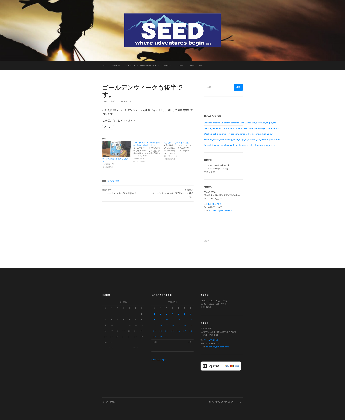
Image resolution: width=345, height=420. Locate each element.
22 (154, 331)
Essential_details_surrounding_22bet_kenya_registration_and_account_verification (223, 139)
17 (166, 325)
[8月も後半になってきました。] (179, 150)
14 (190, 319)
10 (166, 319)
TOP (104, 65)
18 (172, 325)
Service (129, 65)
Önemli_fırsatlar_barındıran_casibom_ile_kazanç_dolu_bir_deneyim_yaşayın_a (223, 145)
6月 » (190, 342)
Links (180, 65)
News (114, 65)
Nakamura (125, 101)
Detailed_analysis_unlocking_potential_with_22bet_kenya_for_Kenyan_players (223, 122)
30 (160, 336)
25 (172, 331)
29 (154, 336)
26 (178, 331)
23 (160, 331)
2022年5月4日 (109, 101)
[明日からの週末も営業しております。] (116, 149)
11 (172, 319)
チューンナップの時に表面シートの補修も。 (173, 193)
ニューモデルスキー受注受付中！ (119, 192)
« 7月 (111, 347)
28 (190, 331)
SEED (112, 402)
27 (184, 331)
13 (184, 319)
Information (147, 65)
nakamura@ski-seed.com (220, 210)
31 (166, 336)
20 (184, 325)
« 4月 (155, 342)
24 (166, 331)
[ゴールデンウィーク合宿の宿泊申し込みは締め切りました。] (148, 152)
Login (206, 240)
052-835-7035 (214, 204)
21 (190, 325)
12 (178, 319)
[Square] (221, 369)
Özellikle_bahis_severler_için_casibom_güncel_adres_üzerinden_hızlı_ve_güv (223, 133)
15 (154, 325)
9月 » (135, 347)
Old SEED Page (158, 359)
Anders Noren (226, 402)
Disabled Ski (195, 65)
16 (160, 325)
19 (178, 325)
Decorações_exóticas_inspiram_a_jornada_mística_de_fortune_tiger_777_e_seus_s (223, 128)
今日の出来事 (113, 181)
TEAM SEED (166, 65)
